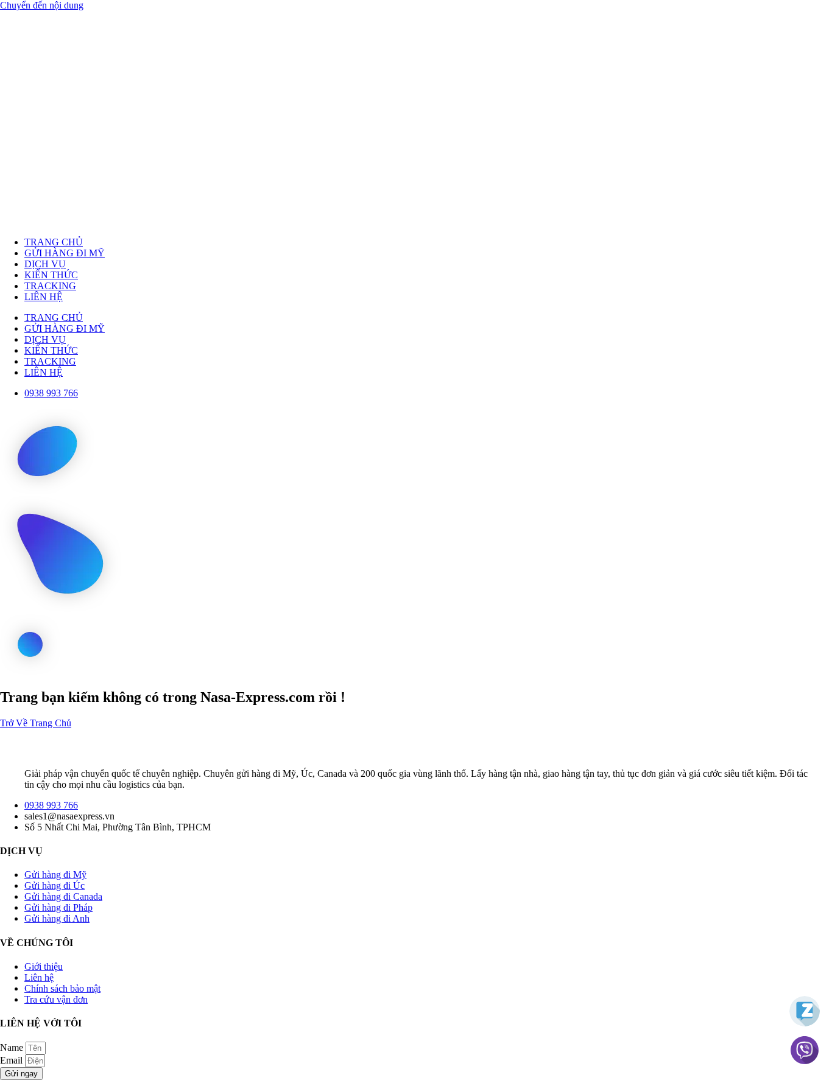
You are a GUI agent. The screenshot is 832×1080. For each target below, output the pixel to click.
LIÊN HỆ (43, 297)
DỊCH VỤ (45, 264)
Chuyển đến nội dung (41, 5)
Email (12, 1060)
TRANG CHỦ (53, 242)
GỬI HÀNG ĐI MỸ (64, 253)
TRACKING (50, 286)
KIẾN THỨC (51, 275)
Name (13, 1047)
